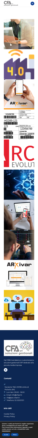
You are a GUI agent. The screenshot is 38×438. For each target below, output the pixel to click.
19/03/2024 (11, 315)
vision (9, 211)
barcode (11, 173)
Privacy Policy (9, 416)
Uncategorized (13, 209)
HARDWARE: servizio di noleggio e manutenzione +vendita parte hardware (18, 243)
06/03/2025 (11, 135)
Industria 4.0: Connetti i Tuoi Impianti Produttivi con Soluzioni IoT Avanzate (18, 62)
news (9, 23)
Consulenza (12, 204)
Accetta (6, 434)
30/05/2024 (11, 255)
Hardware (22, 204)
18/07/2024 (11, 195)
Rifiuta (15, 434)
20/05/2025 (11, 75)
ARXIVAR (10, 264)
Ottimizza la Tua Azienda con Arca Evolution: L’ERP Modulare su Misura (17, 152)
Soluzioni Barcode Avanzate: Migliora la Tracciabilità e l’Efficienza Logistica (18, 122)
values (23, 209)
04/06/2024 (11, 225)
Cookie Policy (9, 414)
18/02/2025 (11, 165)
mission (10, 206)
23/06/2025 (11, 45)
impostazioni (6, 431)
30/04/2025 (11, 105)
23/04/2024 (11, 285)
